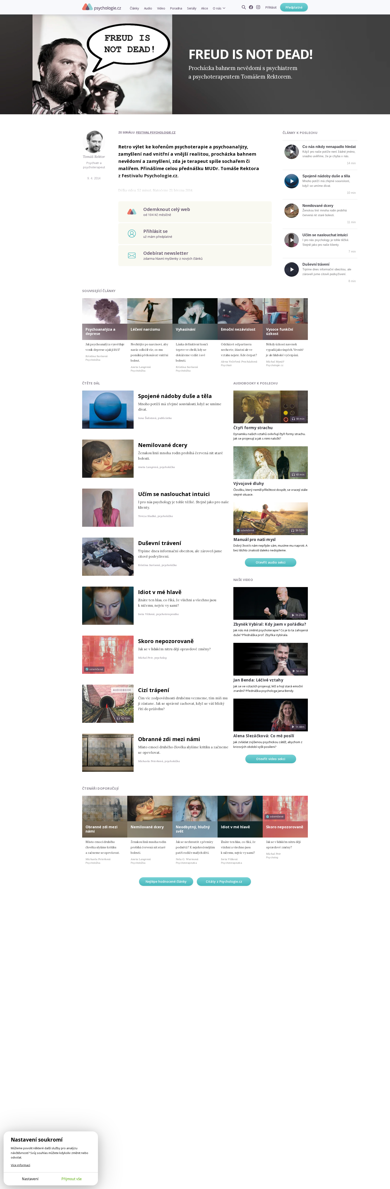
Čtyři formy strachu (253, 427)
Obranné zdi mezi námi (169, 739)
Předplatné (294, 7)
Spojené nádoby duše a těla (326, 176)
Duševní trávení (315, 264)
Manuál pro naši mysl (254, 539)
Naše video (243, 580)
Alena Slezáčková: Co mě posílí (263, 735)
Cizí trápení (153, 690)
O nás (217, 8)
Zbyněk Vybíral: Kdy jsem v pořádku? (269, 624)
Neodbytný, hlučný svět (193, 829)
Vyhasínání (185, 329)
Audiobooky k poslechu (255, 383)
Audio (148, 8)
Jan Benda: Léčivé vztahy (258, 680)
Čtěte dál (91, 383)
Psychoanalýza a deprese (100, 331)
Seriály (191, 8)
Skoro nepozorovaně (166, 641)
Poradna (176, 8)
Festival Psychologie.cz (156, 132)
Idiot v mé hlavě (159, 592)
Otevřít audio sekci (271, 562)
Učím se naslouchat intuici (325, 235)
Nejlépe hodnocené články (166, 881)
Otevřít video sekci (270, 759)
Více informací (20, 1165)
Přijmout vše (71, 1178)
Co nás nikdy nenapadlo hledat (329, 147)
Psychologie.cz (101, 7)
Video (161, 8)
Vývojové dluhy (248, 483)
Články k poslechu (300, 133)
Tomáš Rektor (94, 156)
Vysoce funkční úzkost (279, 331)
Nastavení (30, 1178)
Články (134, 8)
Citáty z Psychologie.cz (224, 881)
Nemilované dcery (317, 206)
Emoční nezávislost (238, 329)
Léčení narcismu (145, 329)
